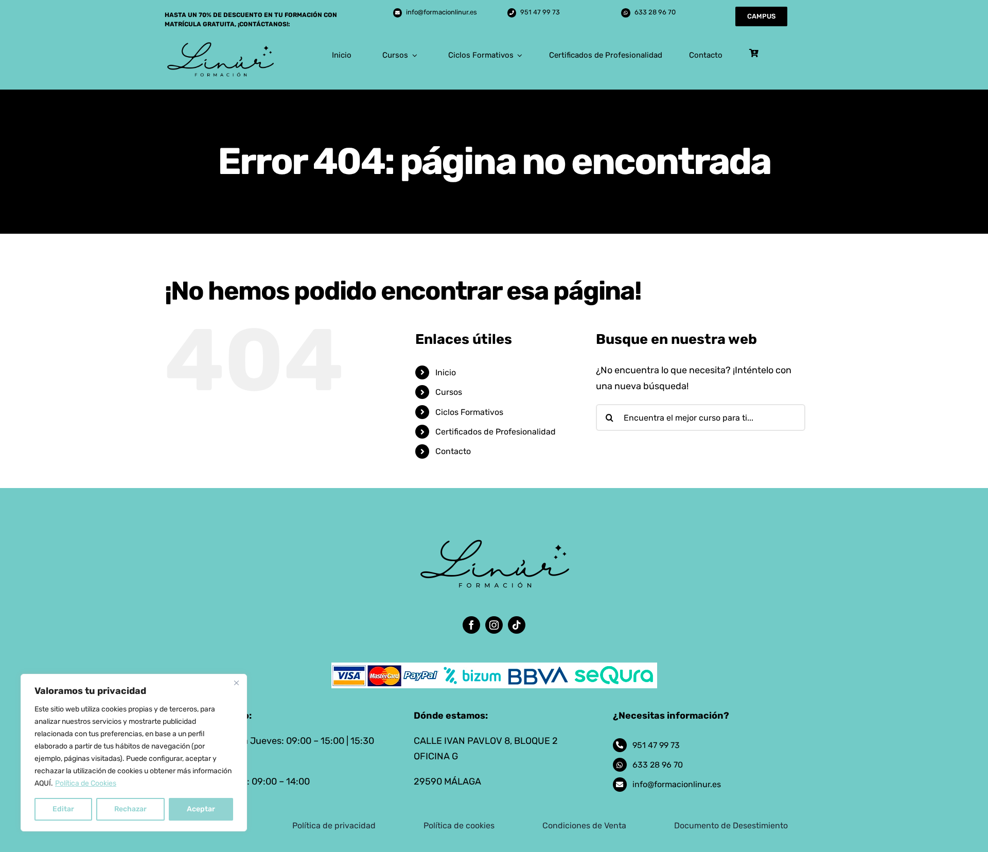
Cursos (448, 392)
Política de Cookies (85, 783)
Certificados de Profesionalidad (495, 432)
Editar (63, 809)
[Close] (236, 682)
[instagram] (494, 625)
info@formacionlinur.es (441, 12)
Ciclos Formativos (469, 412)
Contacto (453, 451)
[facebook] (471, 625)
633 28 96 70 (655, 12)
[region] (134, 752)
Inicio (445, 372)
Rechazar (130, 809)
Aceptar (201, 809)
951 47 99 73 (540, 12)
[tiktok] (516, 625)
